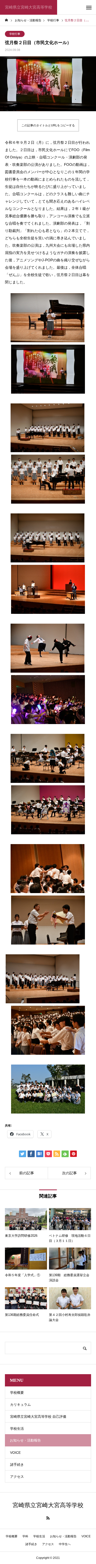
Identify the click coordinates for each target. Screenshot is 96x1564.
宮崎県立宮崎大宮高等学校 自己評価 (38, 1417)
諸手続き (17, 1465)
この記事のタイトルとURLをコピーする (48, 125)
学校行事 (14, 33)
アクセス (17, 1477)
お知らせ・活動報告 (63, 1536)
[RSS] (48, 1518)
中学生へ (65, 1544)
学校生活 (17, 1429)
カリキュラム (20, 1404)
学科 (25, 1536)
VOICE (15, 1453)
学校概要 (17, 1392)
